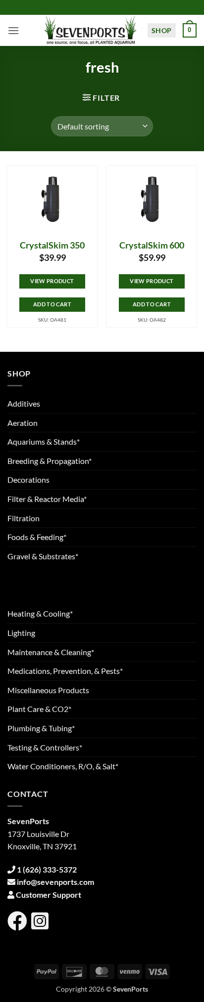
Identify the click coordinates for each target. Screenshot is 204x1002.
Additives (23, 403)
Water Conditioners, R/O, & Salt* (62, 766)
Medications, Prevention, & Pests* (65, 670)
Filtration (23, 518)
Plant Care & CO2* (39, 708)
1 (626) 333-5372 (47, 869)
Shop (162, 30)
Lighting (21, 632)
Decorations (28, 479)
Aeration (22, 422)
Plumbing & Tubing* (41, 728)
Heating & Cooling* (40, 613)
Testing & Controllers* (44, 747)
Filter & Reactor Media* (47, 498)
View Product (52, 281)
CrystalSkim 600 (151, 245)
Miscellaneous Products (48, 690)
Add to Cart (52, 304)
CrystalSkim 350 (52, 245)
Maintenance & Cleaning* (50, 652)
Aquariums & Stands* (43, 441)
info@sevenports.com (55, 881)
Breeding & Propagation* (49, 460)
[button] (13, 30)
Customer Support (48, 894)
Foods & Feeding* (36, 537)
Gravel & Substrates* (42, 556)
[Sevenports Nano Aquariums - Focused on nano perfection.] (90, 30)
